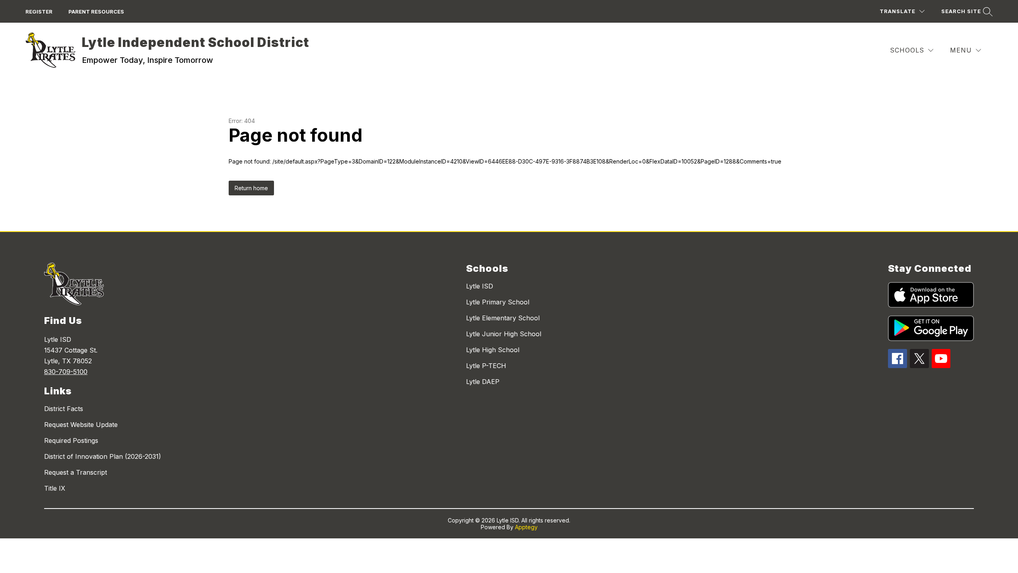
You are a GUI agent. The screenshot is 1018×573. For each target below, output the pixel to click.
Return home (251, 188)
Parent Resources (96, 11)
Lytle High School (492, 350)
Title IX (54, 488)
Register (38, 11)
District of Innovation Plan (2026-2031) (102, 456)
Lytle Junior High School (503, 334)
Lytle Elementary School (503, 318)
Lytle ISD (479, 286)
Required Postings (71, 440)
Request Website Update (81, 425)
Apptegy (526, 527)
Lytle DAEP (482, 382)
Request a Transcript (75, 472)
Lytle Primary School (497, 302)
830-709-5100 (65, 372)
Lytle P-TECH (486, 366)
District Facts (63, 409)
